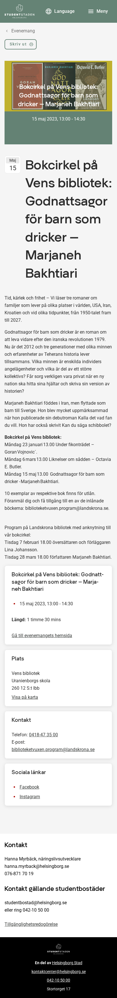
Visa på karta (25, 697)
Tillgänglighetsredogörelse (31, 924)
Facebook (29, 787)
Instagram (30, 797)
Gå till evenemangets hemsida (42, 636)
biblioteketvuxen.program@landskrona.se (53, 749)
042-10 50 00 (58, 980)
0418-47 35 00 (43, 734)
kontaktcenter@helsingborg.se (59, 971)
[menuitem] (21, 45)
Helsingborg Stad (67, 962)
